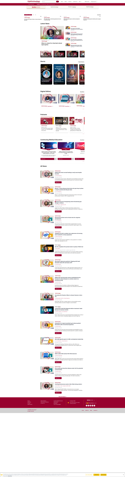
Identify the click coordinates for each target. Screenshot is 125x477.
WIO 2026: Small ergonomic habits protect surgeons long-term (72, 19)
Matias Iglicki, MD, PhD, (60, 298)
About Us (87, 410)
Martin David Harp (59, 236)
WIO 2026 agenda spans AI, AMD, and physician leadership (52, 19)
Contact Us (43, 403)
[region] (62, 475)
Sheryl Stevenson (59, 175)
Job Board (55, 403)
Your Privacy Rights (57, 404)
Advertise (29, 402)
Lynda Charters (58, 264)
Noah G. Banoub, (59, 311)
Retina (48, 4)
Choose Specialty (31, 4)
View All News (62, 396)
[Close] (123, 475)
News (91, 410)
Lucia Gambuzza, (59, 340)
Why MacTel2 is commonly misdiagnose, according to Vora (92, 20)
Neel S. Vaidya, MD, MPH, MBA (65, 385)
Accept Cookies (103, 474)
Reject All (96, 474)
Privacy (29, 403)
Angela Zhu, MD (63, 204)
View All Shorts (81, 61)
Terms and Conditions (45, 402)
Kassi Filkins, (58, 204)
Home (83, 410)
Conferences (75, 1)
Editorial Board (43, 400)
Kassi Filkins (58, 248)
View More (99, 14)
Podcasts (69, 1)
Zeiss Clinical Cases (52, 4)
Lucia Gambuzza (58, 191)
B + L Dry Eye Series (43, 4)
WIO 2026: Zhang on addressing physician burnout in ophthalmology (32, 19)
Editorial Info (30, 404)
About (29, 400)
